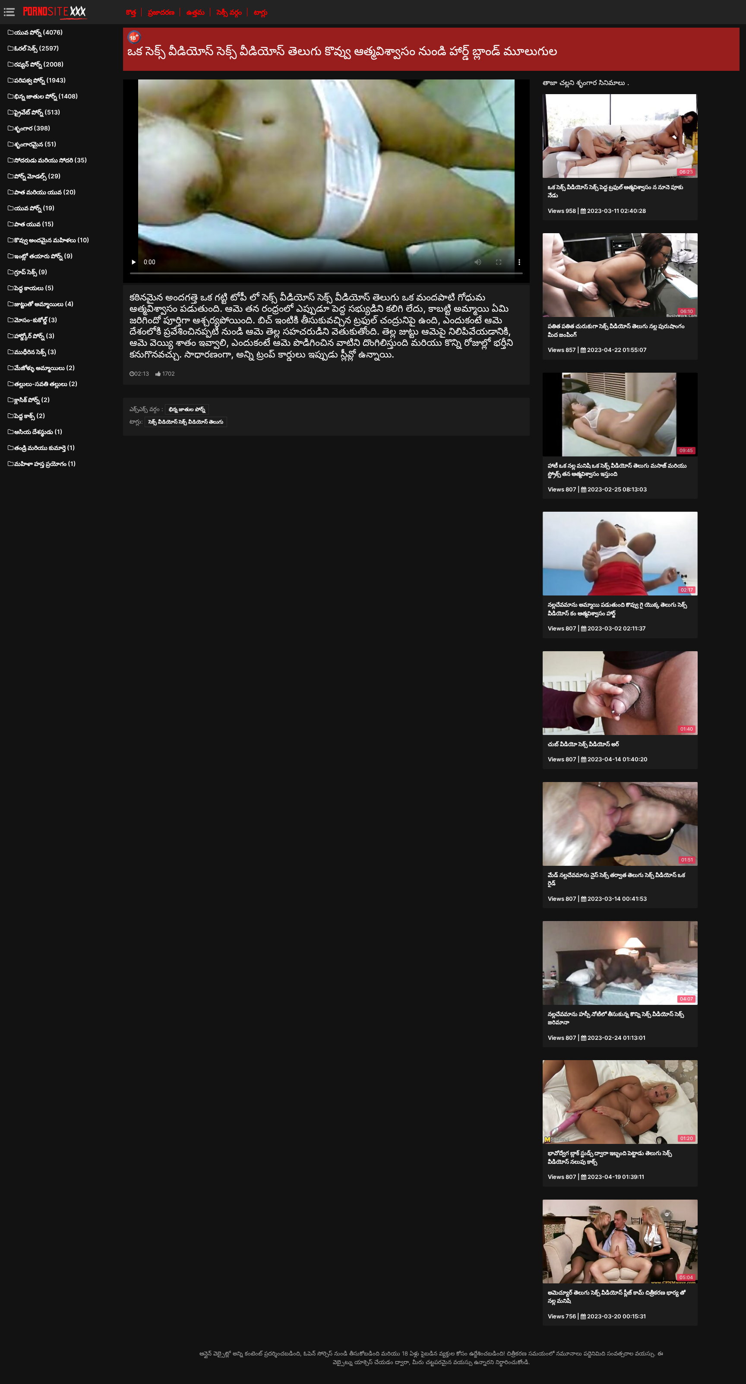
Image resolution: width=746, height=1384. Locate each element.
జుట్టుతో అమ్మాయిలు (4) (44, 303)
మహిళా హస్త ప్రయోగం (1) (45, 463)
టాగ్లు (261, 12)
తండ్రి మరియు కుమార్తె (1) (44, 447)
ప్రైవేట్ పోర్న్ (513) (37, 112)
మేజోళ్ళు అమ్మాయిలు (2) (44, 367)
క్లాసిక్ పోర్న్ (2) (32, 399)
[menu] (9, 11)
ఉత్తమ (196, 12)
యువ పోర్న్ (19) (34, 208)
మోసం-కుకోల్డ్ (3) (35, 319)
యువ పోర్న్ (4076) (38, 32)
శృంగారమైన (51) (35, 144)
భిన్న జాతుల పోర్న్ (187, 409)
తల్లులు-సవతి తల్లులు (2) (46, 383)
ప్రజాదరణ (162, 12)
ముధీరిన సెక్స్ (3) (35, 351)
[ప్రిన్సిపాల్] (55, 12)
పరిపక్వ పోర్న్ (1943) (40, 80)
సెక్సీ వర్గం (230, 12)
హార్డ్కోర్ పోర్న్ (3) (34, 335)
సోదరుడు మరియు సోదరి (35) (50, 160)
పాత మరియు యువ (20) (45, 192)
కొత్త (132, 12)
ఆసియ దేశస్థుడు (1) (38, 431)
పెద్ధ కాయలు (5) (34, 287)
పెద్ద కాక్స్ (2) (29, 415)
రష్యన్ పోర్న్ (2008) (39, 64)
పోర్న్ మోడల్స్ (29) (37, 176)
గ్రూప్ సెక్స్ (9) (30, 272)
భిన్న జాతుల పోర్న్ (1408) (46, 96)
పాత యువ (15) (34, 224)
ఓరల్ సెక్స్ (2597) (36, 48)
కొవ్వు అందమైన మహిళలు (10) (51, 240)
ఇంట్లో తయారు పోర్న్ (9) (43, 256)
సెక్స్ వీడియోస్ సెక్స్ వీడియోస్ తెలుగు (186, 421)
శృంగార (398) (32, 128)
